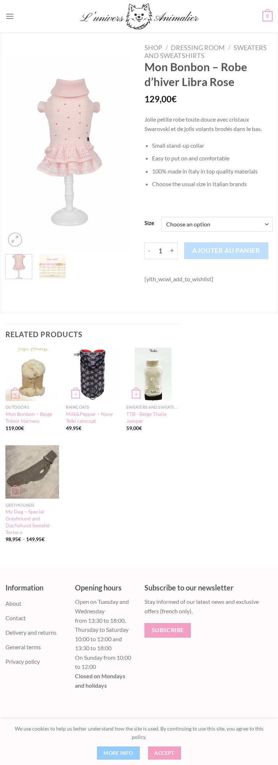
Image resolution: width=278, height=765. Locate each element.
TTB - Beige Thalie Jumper (146, 417)
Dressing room (198, 48)
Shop (153, 48)
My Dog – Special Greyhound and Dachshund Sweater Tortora (27, 521)
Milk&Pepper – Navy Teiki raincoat (89, 417)
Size (149, 223)
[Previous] (17, 152)
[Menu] (9, 16)
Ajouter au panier (226, 250)
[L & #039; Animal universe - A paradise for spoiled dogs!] (139, 16)
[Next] (122, 152)
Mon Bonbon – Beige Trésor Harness (28, 417)
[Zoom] (15, 240)
